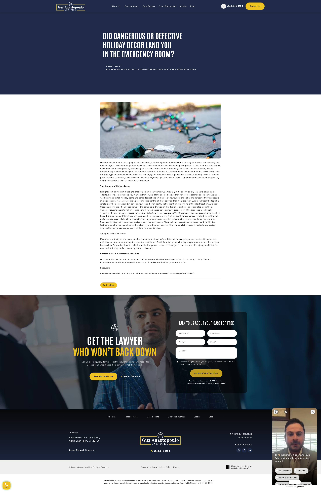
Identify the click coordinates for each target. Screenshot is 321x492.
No (156, 252)
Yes (164, 252)
